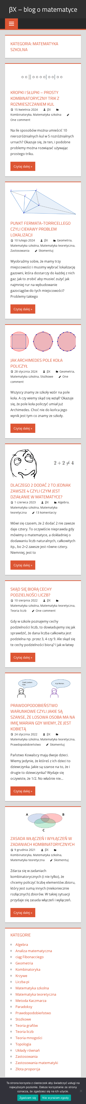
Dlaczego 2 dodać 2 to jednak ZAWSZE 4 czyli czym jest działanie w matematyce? (40, 491)
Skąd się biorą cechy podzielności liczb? (31, 592)
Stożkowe (46, 376)
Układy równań (27, 1050)
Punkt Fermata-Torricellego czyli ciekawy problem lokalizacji (40, 229)
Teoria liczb (18, 611)
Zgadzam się (27, 1097)
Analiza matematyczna (33, 950)
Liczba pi (22, 981)
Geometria (64, 240)
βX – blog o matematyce (43, 9)
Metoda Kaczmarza (30, 1000)
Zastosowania (19, 251)
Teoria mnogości (28, 1037)
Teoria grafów (26, 1025)
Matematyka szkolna (47, 115)
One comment (20, 120)
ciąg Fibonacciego (29, 956)
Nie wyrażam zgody (55, 1097)
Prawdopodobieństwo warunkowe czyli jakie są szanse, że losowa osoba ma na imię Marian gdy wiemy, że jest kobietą (42, 717)
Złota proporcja (27, 1069)
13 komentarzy (46, 512)
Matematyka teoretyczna (57, 245)
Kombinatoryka (21, 115)
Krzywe (21, 975)
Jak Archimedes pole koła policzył (36, 363)
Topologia (23, 1044)
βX (49, 110)
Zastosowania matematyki (36, 1062)
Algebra (63, 502)
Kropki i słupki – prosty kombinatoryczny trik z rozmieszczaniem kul (34, 98)
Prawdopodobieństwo (25, 744)
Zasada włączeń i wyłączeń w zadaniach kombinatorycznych (42, 841)
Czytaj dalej (22, 166)
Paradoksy (23, 1006)
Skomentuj (46, 251)
